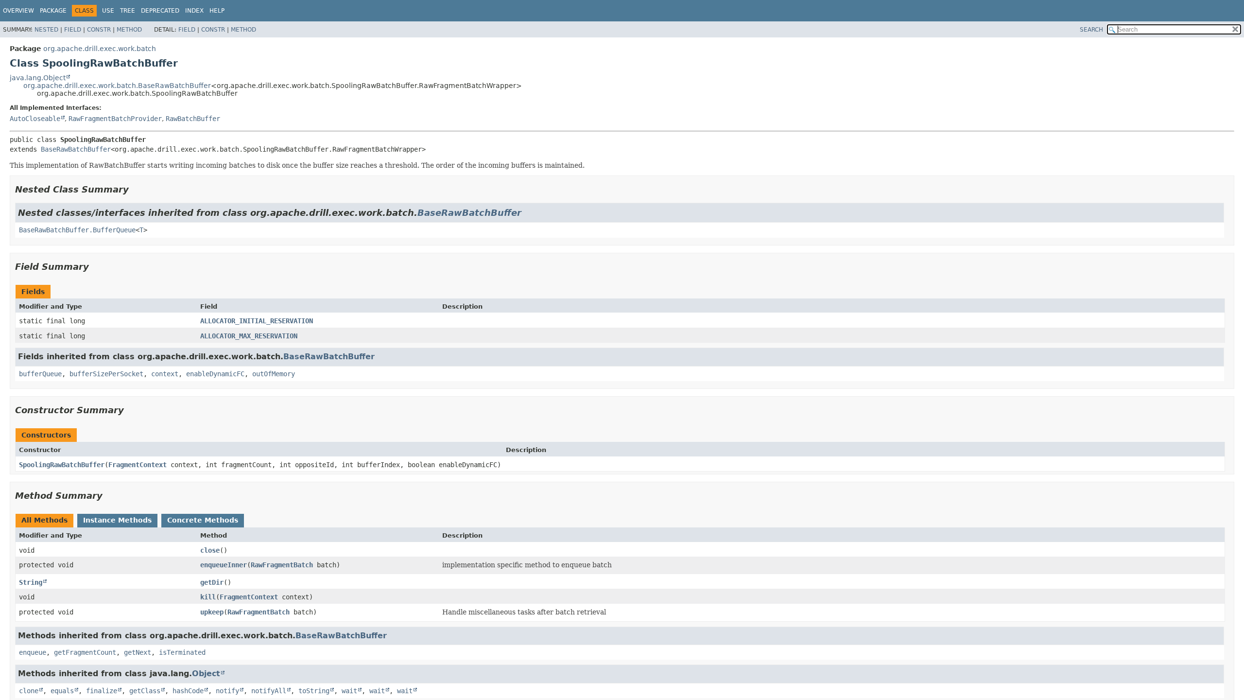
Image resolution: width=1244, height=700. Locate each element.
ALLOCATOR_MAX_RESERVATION (248, 336)
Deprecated (160, 10)
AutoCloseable (35, 118)
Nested (46, 29)
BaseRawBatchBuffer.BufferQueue (77, 230)
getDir (212, 582)
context (164, 374)
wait (349, 691)
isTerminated (182, 652)
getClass (144, 691)
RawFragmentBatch (282, 565)
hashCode (188, 691)
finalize (101, 691)
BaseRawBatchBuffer (76, 149)
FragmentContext (137, 465)
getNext (137, 652)
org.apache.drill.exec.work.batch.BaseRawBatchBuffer (117, 85)
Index (194, 10)
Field (72, 29)
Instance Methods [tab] (117, 520)
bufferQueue (40, 374)
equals (62, 691)
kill (208, 597)
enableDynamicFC (215, 374)
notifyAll (268, 691)
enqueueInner (223, 565)
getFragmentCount (85, 652)
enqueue (32, 652)
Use (108, 10)
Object (206, 673)
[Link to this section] (135, 189)
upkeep (212, 612)
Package (53, 10)
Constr (99, 29)
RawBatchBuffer (193, 118)
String (30, 582)
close (210, 550)
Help (217, 10)
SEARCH (1091, 29)
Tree (127, 10)
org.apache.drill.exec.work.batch (99, 48)
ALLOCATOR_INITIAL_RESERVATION (256, 321)
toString (313, 691)
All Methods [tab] (44, 520)
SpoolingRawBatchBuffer (61, 465)
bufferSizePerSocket (106, 374)
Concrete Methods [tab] (202, 520)
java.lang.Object (38, 78)
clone (28, 691)
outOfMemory (273, 374)
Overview (18, 10)
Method (129, 29)
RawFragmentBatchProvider (115, 118)
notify (227, 691)
